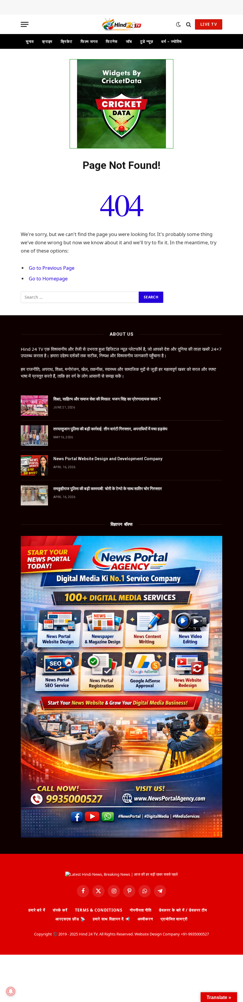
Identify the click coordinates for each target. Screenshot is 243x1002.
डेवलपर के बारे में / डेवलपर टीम (183, 910)
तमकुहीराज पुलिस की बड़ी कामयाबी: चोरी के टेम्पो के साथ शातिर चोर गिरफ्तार (107, 488)
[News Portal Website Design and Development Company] (34, 465)
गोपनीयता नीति (140, 910)
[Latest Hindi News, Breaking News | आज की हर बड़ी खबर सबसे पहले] (121, 24)
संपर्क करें (60, 910)
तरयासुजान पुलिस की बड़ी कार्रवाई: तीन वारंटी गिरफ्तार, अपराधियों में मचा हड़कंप (110, 428)
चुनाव (30, 41)
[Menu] (24, 24)
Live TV (208, 24)
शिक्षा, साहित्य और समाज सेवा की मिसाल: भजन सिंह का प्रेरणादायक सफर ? (107, 399)
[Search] (188, 24)
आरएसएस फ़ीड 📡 (70, 919)
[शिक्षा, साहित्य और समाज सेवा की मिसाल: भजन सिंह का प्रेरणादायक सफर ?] (34, 405)
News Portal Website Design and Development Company (107, 458)
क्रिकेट (66, 41)
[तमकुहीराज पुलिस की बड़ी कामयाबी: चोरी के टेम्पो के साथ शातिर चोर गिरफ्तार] (34, 495)
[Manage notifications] (10, 991)
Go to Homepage (48, 278)
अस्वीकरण (145, 919)
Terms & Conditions (98, 910)
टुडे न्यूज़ (146, 41)
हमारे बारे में (36, 910)
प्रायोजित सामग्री (174, 919)
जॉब (129, 41)
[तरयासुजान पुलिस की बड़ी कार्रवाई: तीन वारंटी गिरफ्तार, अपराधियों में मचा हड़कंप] (34, 435)
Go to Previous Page (51, 267)
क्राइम (47, 41)
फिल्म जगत (89, 41)
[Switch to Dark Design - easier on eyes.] (178, 24)
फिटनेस (112, 41)
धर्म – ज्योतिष (171, 41)
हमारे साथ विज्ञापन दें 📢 (111, 919)
